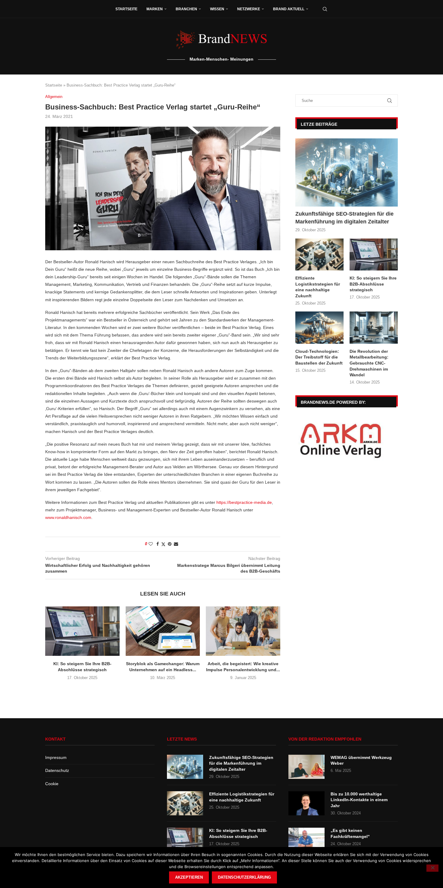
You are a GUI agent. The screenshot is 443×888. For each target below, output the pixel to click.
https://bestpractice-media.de (244, 502)
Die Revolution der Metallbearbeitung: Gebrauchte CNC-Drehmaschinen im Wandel (369, 363)
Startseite (126, 9)
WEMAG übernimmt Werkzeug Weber (361, 760)
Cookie (51, 783)
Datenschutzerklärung (244, 877)
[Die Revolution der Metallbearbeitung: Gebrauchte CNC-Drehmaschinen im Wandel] (374, 327)
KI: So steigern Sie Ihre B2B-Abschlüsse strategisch (373, 284)
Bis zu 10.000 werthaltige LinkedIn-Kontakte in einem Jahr (359, 800)
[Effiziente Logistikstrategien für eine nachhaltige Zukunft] (319, 255)
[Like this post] (151, 544)
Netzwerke (248, 9)
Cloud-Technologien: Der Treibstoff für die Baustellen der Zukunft (319, 357)
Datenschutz (57, 770)
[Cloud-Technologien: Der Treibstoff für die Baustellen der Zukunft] (319, 327)
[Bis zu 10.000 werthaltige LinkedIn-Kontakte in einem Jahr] (306, 803)
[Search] (325, 9)
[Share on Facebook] (157, 544)
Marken (154, 9)
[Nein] (432, 868)
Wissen (217, 9)
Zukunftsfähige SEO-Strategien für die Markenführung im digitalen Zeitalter (344, 217)
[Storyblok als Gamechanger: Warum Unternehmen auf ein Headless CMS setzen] (163, 631)
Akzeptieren (189, 877)
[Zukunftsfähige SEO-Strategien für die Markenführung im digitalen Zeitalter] (346, 172)
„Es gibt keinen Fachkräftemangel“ (350, 833)
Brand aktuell (288, 9)
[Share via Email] (176, 544)
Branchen (186, 9)
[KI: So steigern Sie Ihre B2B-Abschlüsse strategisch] (82, 631)
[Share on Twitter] (163, 544)
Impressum (56, 757)
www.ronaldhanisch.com (68, 517)
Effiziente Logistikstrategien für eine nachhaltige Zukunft (317, 287)
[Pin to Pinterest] (169, 544)
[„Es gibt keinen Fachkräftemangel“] (306, 840)
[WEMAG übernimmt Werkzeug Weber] (306, 767)
